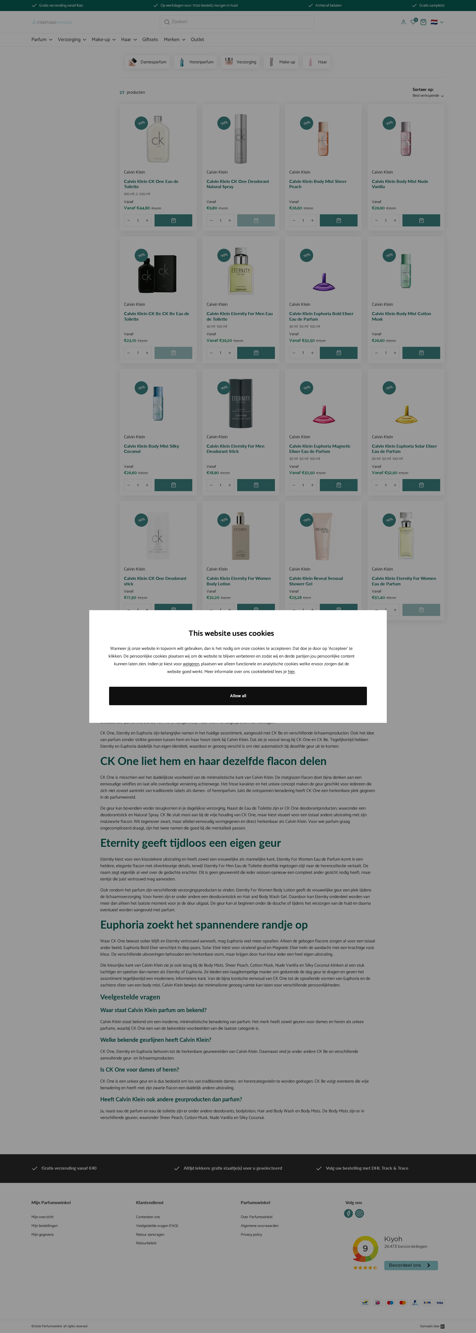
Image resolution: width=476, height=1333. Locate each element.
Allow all (238, 696)
